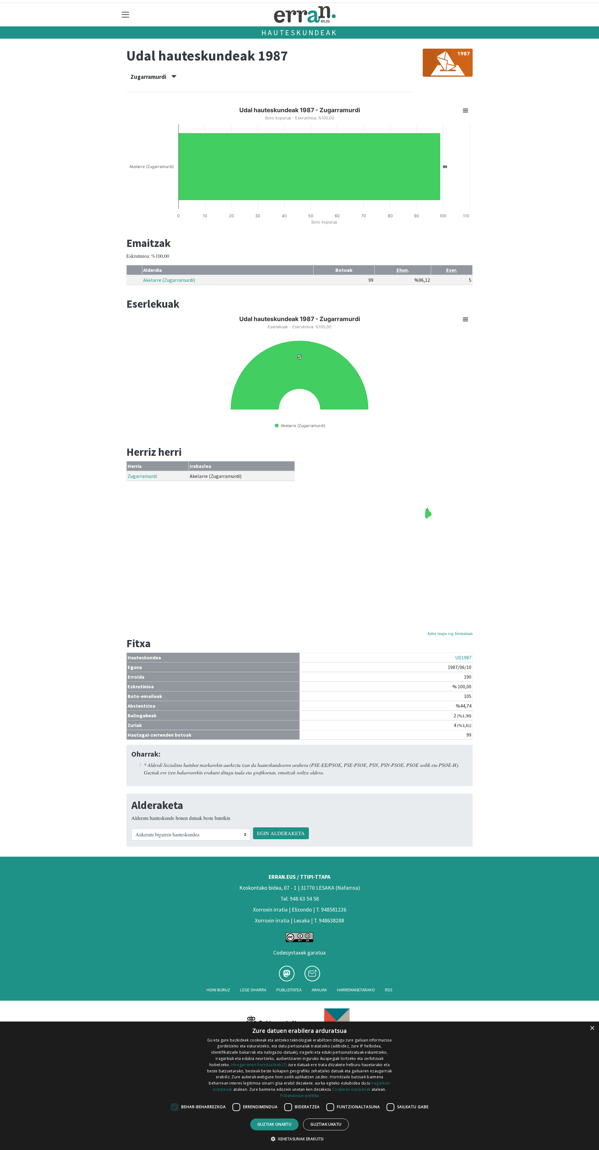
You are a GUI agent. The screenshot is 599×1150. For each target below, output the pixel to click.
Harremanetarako (356, 990)
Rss (388, 990)
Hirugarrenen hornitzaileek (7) (259, 1064)
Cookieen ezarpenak (351, 1089)
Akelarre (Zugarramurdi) (169, 280)
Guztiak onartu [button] (274, 1124)
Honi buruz (218, 990)
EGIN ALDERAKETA (281, 833)
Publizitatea (289, 990)
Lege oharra (253, 990)
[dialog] (299, 1086)
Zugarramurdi (150, 76)
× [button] (592, 1028)
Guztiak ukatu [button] (325, 1124)
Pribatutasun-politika (299, 1095)
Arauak (319, 990)
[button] (299, 1139)
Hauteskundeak (299, 32)
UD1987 (463, 657)
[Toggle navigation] (125, 14)
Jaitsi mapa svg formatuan (450, 633)
